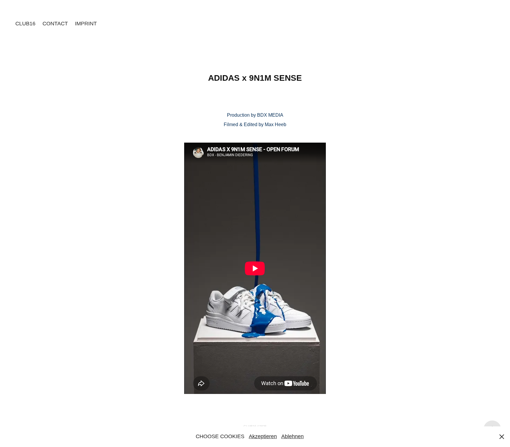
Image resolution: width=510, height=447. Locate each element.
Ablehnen (292, 436)
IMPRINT (86, 24)
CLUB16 (25, 24)
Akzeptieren (263, 436)
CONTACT (55, 24)
